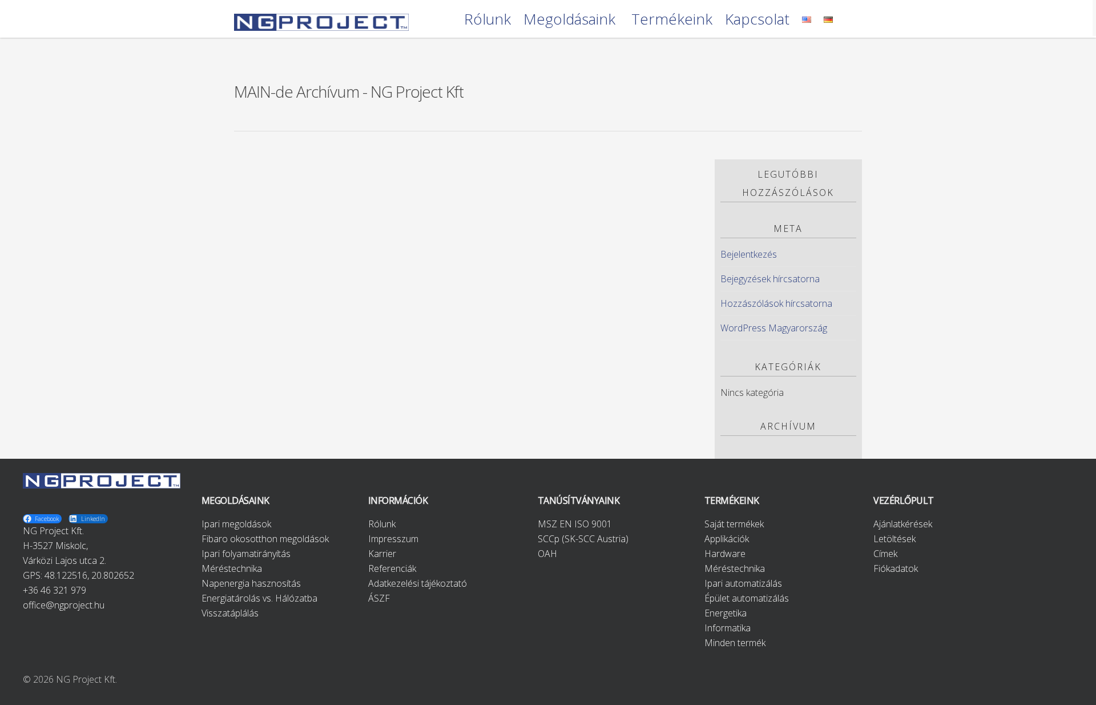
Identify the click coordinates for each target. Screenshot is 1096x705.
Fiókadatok (895, 568)
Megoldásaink (569, 19)
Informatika (727, 628)
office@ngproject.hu (63, 605)
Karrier (382, 553)
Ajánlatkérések (902, 524)
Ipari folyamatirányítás (246, 553)
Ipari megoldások (236, 524)
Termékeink (671, 19)
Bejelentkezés (748, 254)
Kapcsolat (757, 19)
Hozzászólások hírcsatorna (776, 303)
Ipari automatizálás (743, 583)
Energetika (725, 613)
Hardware (725, 553)
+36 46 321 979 (54, 590)
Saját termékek (734, 524)
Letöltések (894, 538)
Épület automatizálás (746, 598)
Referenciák (392, 568)
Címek (885, 553)
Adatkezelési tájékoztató (417, 583)
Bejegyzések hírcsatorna (770, 279)
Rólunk (487, 19)
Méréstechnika (232, 568)
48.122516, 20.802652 (89, 575)
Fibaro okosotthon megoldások (265, 538)
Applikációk (726, 538)
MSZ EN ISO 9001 (575, 524)
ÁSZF (379, 598)
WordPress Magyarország (773, 328)
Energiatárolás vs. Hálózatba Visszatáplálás (259, 605)
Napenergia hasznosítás (251, 583)
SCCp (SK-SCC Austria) (583, 538)
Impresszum (393, 538)
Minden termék (734, 642)
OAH (547, 553)
